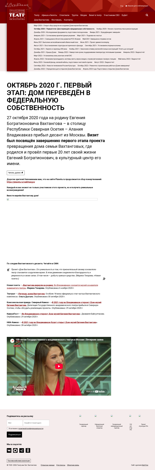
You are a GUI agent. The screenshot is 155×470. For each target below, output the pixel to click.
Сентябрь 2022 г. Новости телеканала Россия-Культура (54, 66)
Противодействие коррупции (19, 461)
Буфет (125, 15)
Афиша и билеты (49, 15)
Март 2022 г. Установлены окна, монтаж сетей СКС (53, 56)
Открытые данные (47, 465)
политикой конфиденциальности (30, 428)
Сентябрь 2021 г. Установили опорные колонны (103, 45)
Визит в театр (95, 15)
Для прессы (60, 465)
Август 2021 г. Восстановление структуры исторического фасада (58, 45)
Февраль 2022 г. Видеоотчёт (134, 52)
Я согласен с (26, 428)
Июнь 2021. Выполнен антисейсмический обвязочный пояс (56, 42)
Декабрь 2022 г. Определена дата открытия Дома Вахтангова (57, 69)
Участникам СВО (111, 15)
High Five (145, 465)
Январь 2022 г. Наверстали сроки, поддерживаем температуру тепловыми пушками (89, 52)
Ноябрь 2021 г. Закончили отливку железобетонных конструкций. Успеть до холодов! (101, 49)
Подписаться (14, 434)
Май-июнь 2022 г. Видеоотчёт (129, 59)
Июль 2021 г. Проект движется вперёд (94, 42)
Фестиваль (56, 20)
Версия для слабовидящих (138, 6)
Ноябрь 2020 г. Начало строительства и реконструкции (117, 29)
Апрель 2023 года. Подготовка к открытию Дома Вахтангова (106, 69)
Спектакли (64, 15)
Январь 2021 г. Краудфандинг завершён (105, 32)
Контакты (68, 20)
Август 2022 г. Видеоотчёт (104, 62)
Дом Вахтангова (41, 20)
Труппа (75, 15)
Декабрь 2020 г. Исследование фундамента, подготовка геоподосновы (61, 32)
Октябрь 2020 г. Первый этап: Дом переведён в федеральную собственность (64, 29)
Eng (122, 6)
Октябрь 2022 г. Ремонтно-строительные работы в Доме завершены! (103, 66)
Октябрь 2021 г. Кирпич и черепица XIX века (50, 49)
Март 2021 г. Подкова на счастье (89, 35)
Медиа (83, 15)
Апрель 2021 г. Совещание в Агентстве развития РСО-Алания (57, 39)
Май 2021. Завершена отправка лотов (97, 39)
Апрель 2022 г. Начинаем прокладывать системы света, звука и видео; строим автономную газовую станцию (75, 59)
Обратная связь (73, 465)
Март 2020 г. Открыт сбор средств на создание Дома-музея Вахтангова (61, 25)
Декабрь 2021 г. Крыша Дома (45, 52)
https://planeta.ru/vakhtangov (21, 182)
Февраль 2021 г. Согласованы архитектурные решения (54, 35)
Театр (36, 15)
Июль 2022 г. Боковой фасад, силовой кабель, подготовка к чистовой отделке (63, 62)
